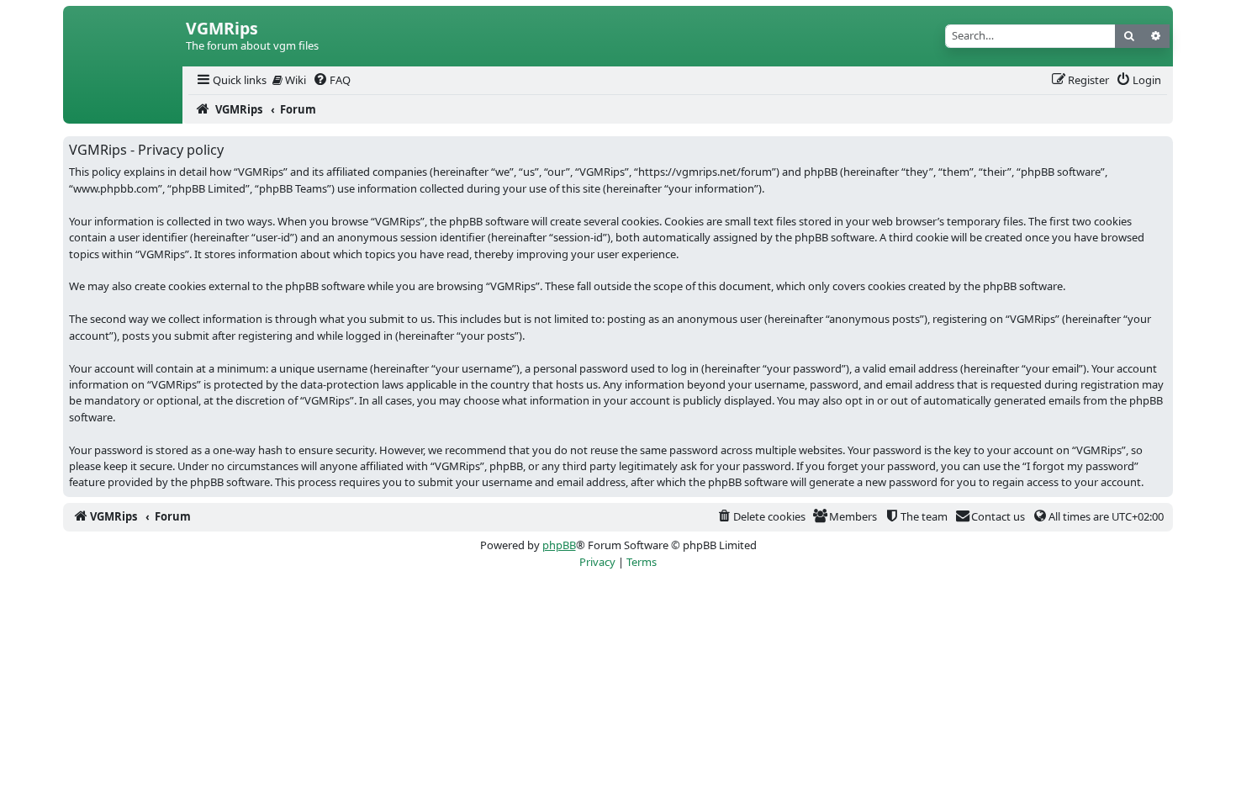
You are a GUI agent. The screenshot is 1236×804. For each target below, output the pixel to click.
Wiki (294, 79)
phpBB (559, 545)
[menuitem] (230, 80)
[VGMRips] (122, 109)
